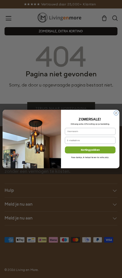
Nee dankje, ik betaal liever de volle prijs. (90, 157)
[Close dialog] (116, 113)
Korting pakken (90, 149)
